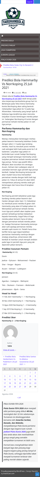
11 (10, 379)
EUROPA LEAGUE (8, 55)
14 (25, 379)
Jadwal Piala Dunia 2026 (15, 431)
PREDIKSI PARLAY (8, 45)
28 (25, 386)
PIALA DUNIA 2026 (8, 59)
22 (30, 383)
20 (20, 383)
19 (15, 383)
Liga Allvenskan (14, 74)
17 (5, 383)
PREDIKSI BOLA (7, 40)
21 (25, 383)
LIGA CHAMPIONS (8, 50)
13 (20, 379)
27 (20, 386)
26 (15, 386)
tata (25, 92)
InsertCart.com (8, 473)
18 (10, 383)
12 (15, 379)
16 (35, 379)
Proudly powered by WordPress (13, 471)
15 (30, 379)
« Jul (19, 397)
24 (5, 386)
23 (35, 383)
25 (10, 386)
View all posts (9, 350)
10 (5, 379)
